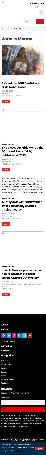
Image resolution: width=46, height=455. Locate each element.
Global (3, 376)
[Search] (40, 21)
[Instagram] (14, 335)
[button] (41, 12)
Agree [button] (39, 448)
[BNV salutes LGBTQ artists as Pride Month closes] (23, 60)
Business (5, 383)
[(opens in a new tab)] (23, 246)
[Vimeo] (24, 335)
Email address (7, 398)
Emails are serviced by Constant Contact (15, 426)
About (4, 324)
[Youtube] (30, 335)
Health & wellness (8, 379)
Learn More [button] (19, 451)
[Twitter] (9, 335)
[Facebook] (3, 335)
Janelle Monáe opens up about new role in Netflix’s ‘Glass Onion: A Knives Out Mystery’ (22, 274)
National (4, 361)
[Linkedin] (19, 335)
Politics (4, 368)
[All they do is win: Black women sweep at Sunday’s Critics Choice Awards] (23, 185)
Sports (4, 372)
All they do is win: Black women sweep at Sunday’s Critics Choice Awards (22, 206)
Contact (5, 350)
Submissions (8, 341)
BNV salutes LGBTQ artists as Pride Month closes (20, 85)
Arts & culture (8, 80)
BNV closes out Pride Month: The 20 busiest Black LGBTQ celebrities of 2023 (22, 151)
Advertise (6, 345)
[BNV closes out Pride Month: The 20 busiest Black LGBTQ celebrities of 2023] (23, 124)
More (6, 101)
